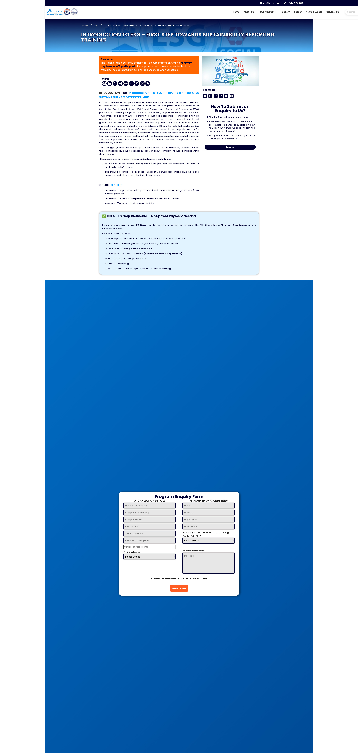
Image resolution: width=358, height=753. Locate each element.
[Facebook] (104, 83)
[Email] (125, 83)
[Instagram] (131, 83)
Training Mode (131, 552)
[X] (136, 83)
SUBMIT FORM (179, 588)
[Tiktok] (216, 96)
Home (236, 11)
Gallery (286, 11)
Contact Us (332, 11)
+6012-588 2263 (295, 3)
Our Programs (268, 11)
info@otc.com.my (272, 3)
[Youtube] (226, 96)
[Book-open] (232, 96)
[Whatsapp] (115, 83)
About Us (249, 11)
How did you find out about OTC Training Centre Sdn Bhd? (205, 534)
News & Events (314, 11)
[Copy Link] (147, 83)
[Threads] (142, 83)
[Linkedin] (109, 83)
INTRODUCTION (109, 93)
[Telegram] (120, 83)
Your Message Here (193, 550)
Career (298, 11)
